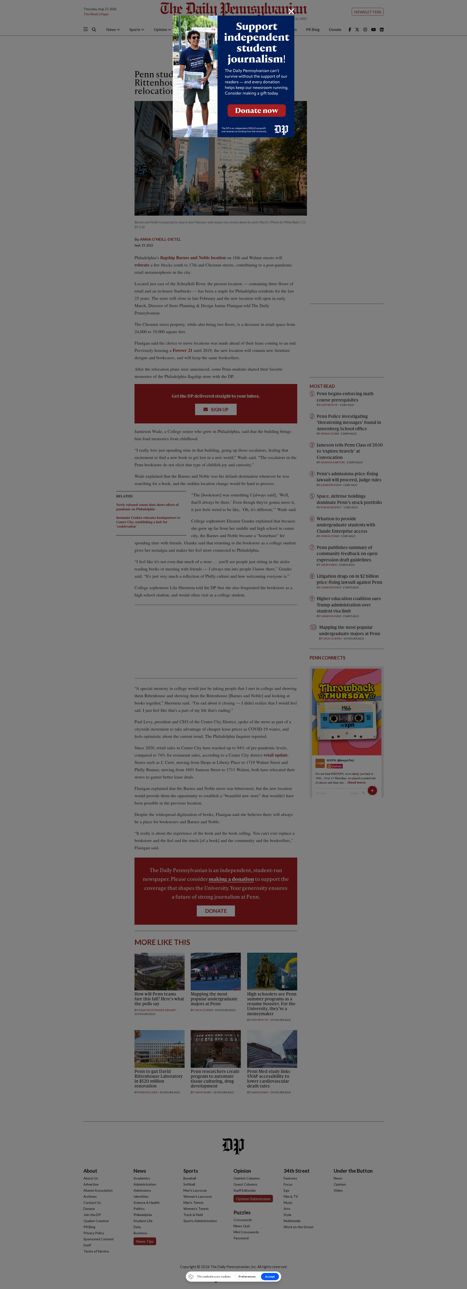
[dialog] (233, 644)
